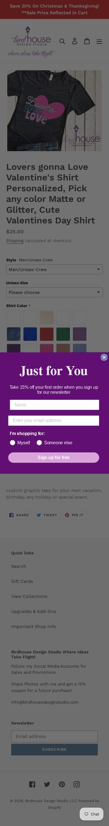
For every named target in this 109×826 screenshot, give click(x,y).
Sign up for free (54, 457)
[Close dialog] (104, 357)
